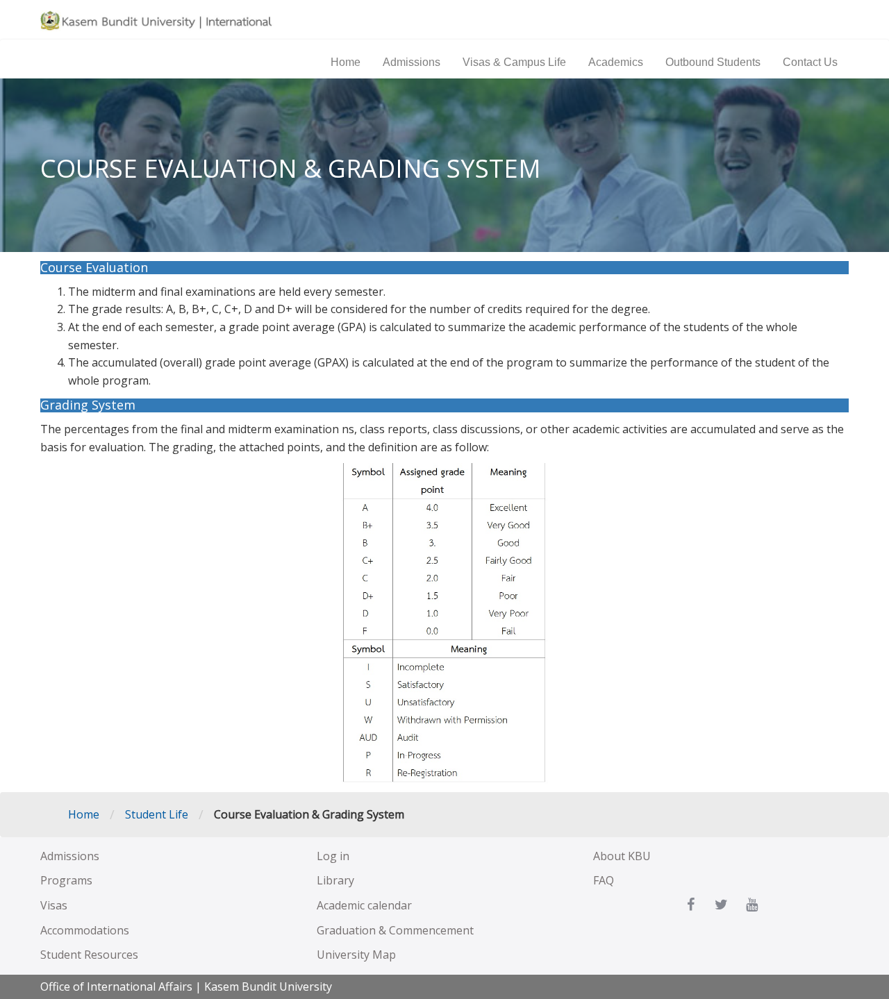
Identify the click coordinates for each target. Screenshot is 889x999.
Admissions (411, 62)
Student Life (156, 814)
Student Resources (89, 954)
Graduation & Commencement (395, 930)
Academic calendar (364, 905)
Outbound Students (713, 62)
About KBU (622, 856)
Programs (66, 880)
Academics (615, 62)
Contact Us (810, 62)
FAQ (603, 880)
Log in (333, 856)
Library (335, 880)
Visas (53, 905)
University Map (356, 954)
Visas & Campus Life (514, 62)
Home (345, 62)
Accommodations (84, 930)
